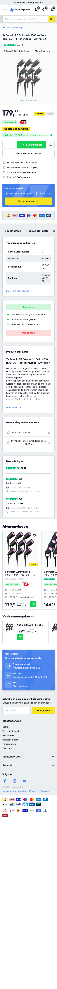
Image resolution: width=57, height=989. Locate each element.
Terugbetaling (9, 744)
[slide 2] (23, 100)
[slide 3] (26, 100)
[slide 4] (28, 100)
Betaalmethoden (10, 739)
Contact (6, 726)
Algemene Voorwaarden (14, 791)
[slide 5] (31, 100)
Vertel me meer (26, 201)
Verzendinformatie (11, 731)
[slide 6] (33, 100)
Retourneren (8, 735)
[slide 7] (35, 100)
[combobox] (25, 19)
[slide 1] (21, 100)
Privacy (33, 791)
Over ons (7, 748)
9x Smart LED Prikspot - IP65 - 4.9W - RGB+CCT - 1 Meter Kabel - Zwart (19, 573)
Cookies (44, 791)
